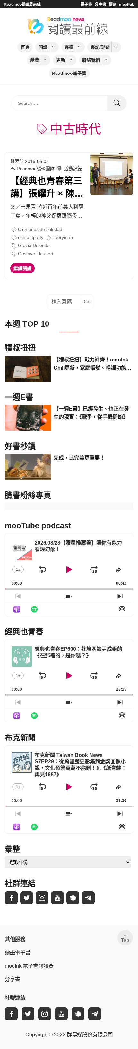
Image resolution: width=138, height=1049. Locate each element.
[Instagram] (42, 897)
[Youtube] (57, 897)
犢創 (112, 4)
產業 (34, 60)
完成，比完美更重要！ (79, 457)
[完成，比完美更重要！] (28, 467)
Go (87, 301)
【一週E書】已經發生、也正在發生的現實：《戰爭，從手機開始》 (91, 413)
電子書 (86, 4)
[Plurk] (72, 897)
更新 (60, 60)
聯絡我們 (91, 60)
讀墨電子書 (17, 952)
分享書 (100, 4)
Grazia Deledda (34, 245)
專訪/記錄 (100, 47)
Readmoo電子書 (69, 73)
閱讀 (43, 47)
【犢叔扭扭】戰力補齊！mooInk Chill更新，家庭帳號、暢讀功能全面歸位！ (92, 364)
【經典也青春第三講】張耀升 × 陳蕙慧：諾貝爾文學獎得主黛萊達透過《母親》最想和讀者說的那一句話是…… (46, 188)
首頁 (25, 47)
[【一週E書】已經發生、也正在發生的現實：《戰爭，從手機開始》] (28, 418)
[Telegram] (88, 897)
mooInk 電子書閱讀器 (29, 966)
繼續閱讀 (22, 268)
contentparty (30, 237)
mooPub (126, 4)
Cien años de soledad (40, 229)
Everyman (62, 237)
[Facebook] (11, 897)
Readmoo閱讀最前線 (22, 4)
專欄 (69, 47)
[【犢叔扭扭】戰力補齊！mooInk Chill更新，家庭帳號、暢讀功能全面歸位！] (28, 369)
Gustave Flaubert (35, 253)
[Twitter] (26, 897)
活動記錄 (73, 168)
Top (125, 940)
